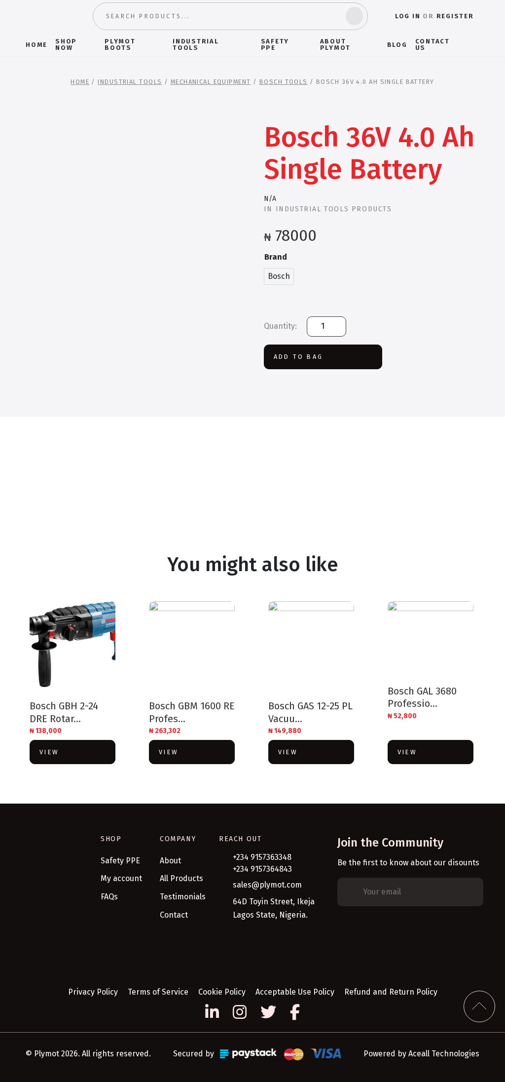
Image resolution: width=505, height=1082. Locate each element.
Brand (275, 257)
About (170, 860)
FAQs (109, 896)
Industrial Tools (130, 81)
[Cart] (475, 45)
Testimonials (183, 896)
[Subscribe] (473, 892)
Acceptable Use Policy (294, 992)
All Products (181, 878)
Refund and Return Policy (390, 992)
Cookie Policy (222, 992)
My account (121, 878)
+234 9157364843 (262, 869)
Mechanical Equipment (211, 81)
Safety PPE (120, 860)
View (49, 752)
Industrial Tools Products (334, 209)
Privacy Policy (93, 992)
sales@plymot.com (267, 884)
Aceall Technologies (443, 1053)
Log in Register (434, 16)
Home (80, 81)
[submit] (354, 16)
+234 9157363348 (262, 857)
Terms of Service (158, 992)
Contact (174, 915)
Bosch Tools (283, 81)
